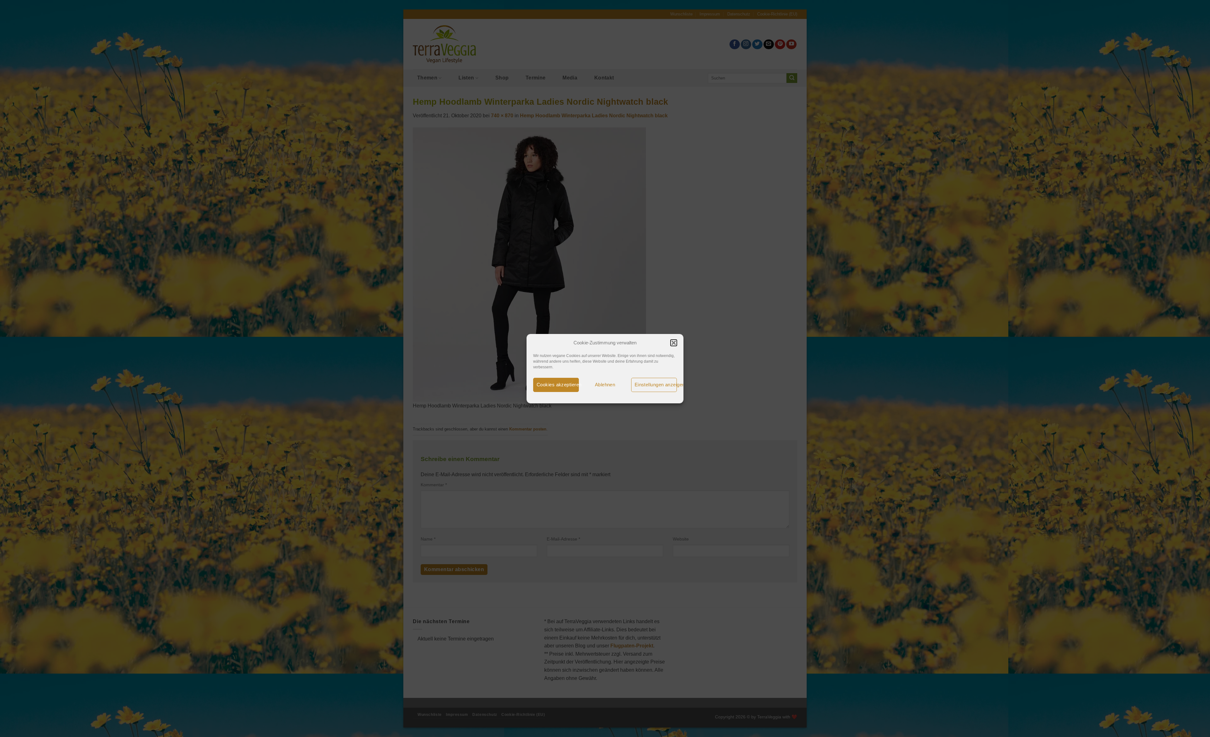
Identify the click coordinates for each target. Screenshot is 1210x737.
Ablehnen (605, 384)
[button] (674, 343)
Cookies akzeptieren (558, 384)
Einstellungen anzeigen (656, 384)
